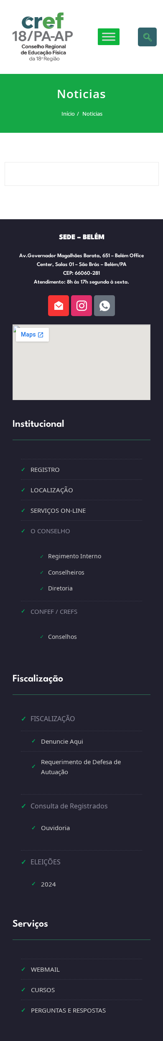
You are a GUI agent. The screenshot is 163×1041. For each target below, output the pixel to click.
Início (67, 113)
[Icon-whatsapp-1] (104, 305)
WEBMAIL (45, 969)
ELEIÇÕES (46, 861)
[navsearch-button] (147, 37)
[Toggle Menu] (108, 37)
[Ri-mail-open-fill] (58, 305)
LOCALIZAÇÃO (52, 490)
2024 (48, 884)
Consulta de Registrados (69, 806)
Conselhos (62, 637)
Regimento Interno (74, 556)
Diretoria (60, 588)
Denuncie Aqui (62, 741)
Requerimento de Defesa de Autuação (81, 766)
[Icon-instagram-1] (81, 305)
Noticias (92, 113)
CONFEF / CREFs (54, 611)
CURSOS (43, 989)
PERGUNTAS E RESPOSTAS (68, 1010)
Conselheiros (66, 572)
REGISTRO (45, 469)
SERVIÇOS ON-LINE (58, 510)
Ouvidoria (55, 827)
